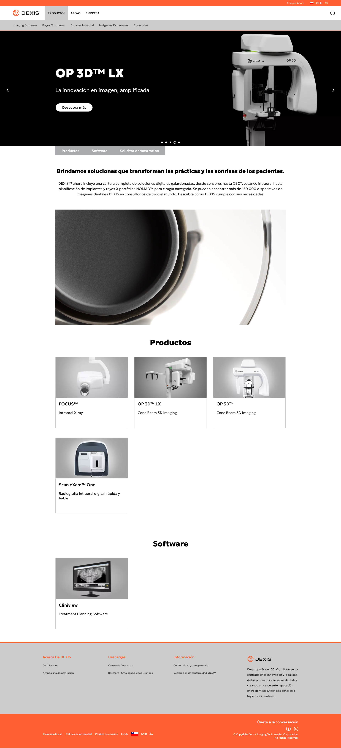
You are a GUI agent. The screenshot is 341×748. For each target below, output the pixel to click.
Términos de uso (52, 734)
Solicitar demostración (139, 150)
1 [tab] (162, 142)
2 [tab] (166, 142)
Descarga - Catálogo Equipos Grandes (130, 672)
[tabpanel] (170, 88)
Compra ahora (295, 3)
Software (99, 150)
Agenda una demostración (58, 672)
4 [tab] (175, 142)
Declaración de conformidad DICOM (195, 672)
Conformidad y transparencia (191, 665)
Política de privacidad (79, 734)
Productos (70, 150)
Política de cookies (106, 734)
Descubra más (74, 107)
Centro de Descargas (120, 665)
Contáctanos (50, 665)
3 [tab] (170, 142)
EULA (124, 734)
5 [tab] (179, 142)
